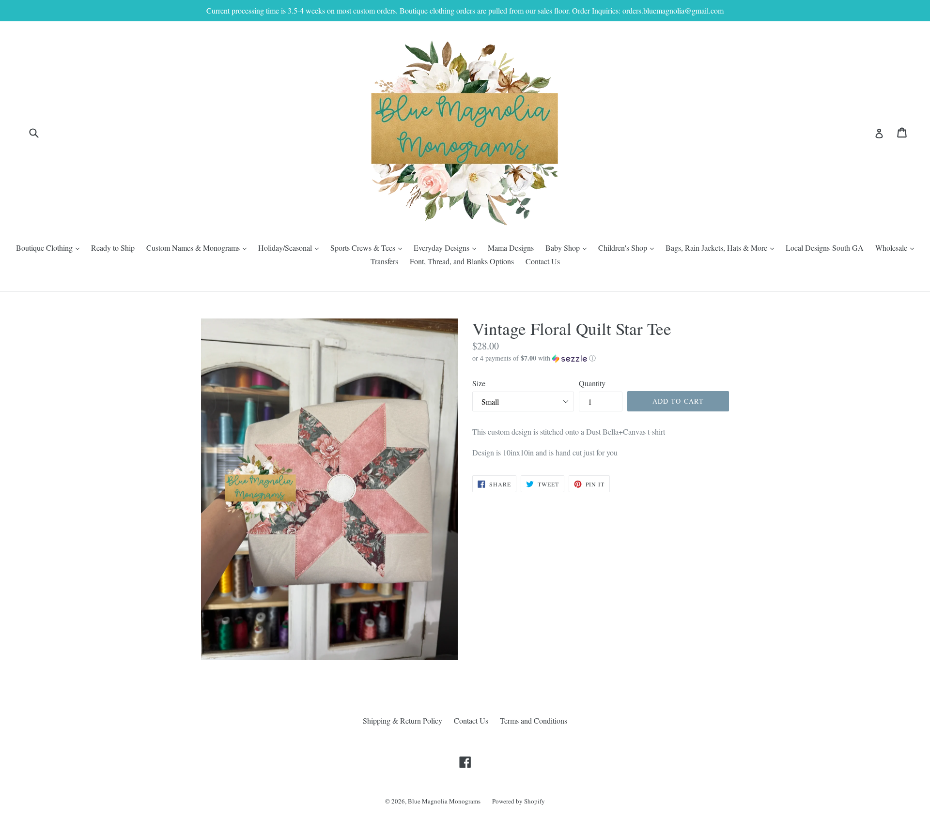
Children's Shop (628, 247)
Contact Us (543, 261)
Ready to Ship (113, 247)
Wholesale (897, 247)
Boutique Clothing (50, 247)
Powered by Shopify (518, 801)
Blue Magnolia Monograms (444, 801)
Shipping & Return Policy (402, 720)
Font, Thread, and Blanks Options (462, 261)
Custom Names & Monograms (198, 247)
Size (478, 383)
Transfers (384, 261)
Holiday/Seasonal (291, 247)
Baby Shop (568, 247)
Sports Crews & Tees (368, 247)
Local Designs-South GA (825, 247)
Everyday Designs (447, 247)
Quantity (592, 383)
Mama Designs (511, 247)
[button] (600, 358)
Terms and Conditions (533, 720)
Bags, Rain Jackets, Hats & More (722, 247)
